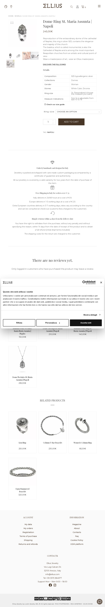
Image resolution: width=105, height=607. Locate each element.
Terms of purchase (28, 536)
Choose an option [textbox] (67, 112)
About (77, 528)
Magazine (76, 524)
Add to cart (71, 122)
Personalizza (51, 323)
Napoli (50, 132)
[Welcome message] (99, 601)
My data (28, 524)
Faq (76, 536)
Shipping (28, 540)
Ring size (49, 111)
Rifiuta (19, 323)
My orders (28, 528)
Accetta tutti (85, 323)
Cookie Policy (77, 540)
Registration (28, 532)
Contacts (77, 532)
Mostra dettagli (90, 315)
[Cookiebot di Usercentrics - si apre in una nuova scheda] (84, 282)
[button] (12, 23)
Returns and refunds (28, 544)
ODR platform (76, 544)
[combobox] (78, 112)
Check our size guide (55, 104)
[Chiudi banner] (101, 282)
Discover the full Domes (54, 64)
